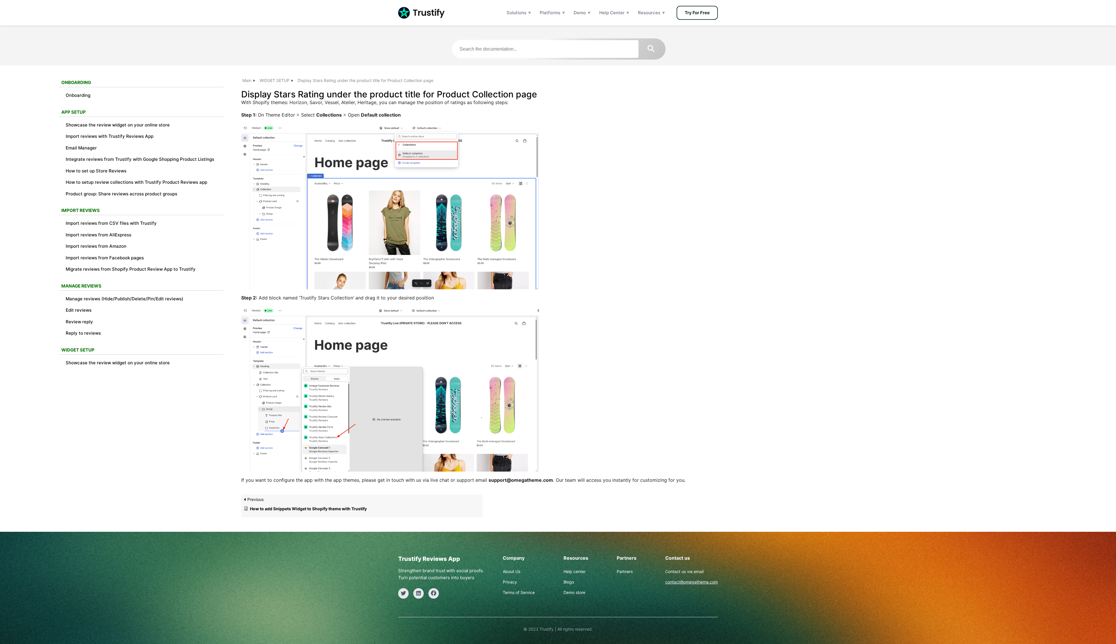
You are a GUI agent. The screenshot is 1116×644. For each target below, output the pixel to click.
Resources (649, 12)
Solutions (516, 12)
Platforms (550, 12)
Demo (580, 12)
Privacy (510, 581)
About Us (511, 571)
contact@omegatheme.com (691, 581)
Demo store (574, 592)
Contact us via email (684, 571)
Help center (575, 571)
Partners (625, 571)
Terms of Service (519, 592)
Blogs (569, 581)
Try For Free (697, 12)
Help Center (612, 12)
